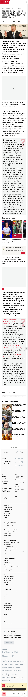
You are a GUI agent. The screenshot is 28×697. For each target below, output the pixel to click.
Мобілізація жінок (8, 546)
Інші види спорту (8, 623)
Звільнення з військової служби (11, 542)
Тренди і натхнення (8, 609)
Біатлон (6, 621)
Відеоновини (7, 513)
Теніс (5, 620)
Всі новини (7, 505)
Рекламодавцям (5, 485)
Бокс (5, 616)
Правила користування (7, 488)
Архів (16, 491)
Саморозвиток (7, 597)
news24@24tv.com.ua (7, 452)
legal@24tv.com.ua (18, 677)
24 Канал (4, 6)
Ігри (16, 496)
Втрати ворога (7, 535)
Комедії (6, 582)
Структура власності (19, 489)
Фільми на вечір (8, 580)
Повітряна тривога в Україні (10, 529)
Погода (5, 517)
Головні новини (8, 507)
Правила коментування (20, 479)
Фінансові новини (8, 564)
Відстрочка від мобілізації (10, 550)
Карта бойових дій (8, 526)
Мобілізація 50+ (7, 544)
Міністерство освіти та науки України (13, 591)
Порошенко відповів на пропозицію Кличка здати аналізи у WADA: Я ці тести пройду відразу (20, 6)
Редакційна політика (6, 478)
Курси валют (7, 562)
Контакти (17, 484)
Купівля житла (7, 607)
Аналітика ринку (8, 605)
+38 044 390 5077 (19, 452)
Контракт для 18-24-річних (10, 548)
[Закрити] (25, 685)
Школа (5, 593)
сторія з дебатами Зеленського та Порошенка (10, 322)
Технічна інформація (19, 482)
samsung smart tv (16, 656)
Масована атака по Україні (10, 531)
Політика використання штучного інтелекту (7, 494)
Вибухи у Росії (7, 533)
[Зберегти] (24, 21)
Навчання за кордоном (9, 598)
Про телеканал (5, 481)
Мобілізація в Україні (10, 540)
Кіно (5, 574)
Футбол (6, 618)
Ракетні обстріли (8, 524)
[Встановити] (14, 687)
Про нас (3, 474)
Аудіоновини (7, 515)
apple (16, 652)
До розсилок (9, 642)
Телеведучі (4, 483)
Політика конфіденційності (6, 491)
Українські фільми (8, 578)
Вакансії (17, 486)
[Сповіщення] (26, 2)
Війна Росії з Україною (10, 522)
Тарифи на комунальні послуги (11, 566)
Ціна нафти (6, 560)
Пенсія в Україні (8, 570)
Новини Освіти (8, 589)
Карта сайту (17, 493)
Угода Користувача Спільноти (19, 477)
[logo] (6, 2)
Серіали (6, 584)
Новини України (10, 6)
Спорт (5, 614)
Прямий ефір (7, 511)
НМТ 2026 (6, 595)
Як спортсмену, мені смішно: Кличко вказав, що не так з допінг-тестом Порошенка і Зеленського (13, 105)
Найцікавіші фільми (9, 576)
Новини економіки (9, 558)
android (6, 652)
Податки (6, 568)
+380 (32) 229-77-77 (10, 675)
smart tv (6, 656)
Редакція (4, 476)
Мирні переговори (8, 528)
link (15, 458)
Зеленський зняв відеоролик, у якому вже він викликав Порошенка (12, 347)
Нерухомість (7, 603)
